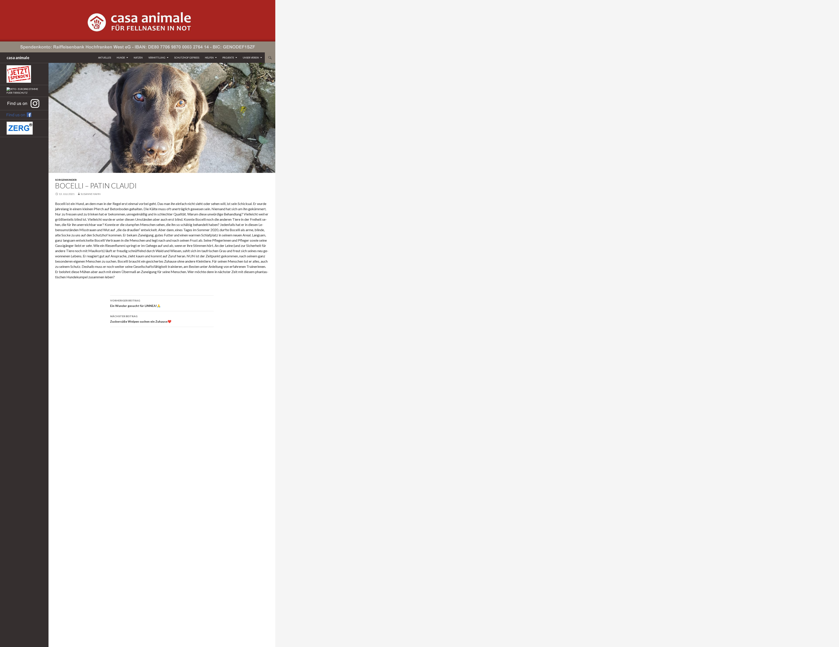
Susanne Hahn (91, 194)
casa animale (18, 57)
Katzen (138, 57)
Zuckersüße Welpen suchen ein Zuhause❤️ (140, 319)
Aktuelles (104, 57)
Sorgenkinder (66, 179)
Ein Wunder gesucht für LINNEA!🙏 (135, 303)
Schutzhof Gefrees (186, 57)
